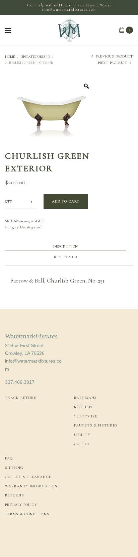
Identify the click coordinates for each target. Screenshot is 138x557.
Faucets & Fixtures (96, 425)
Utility (82, 435)
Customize (85, 416)
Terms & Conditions (27, 514)
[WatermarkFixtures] (69, 30)
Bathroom (85, 398)
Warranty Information (31, 486)
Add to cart (65, 201)
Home (10, 56)
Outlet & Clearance (28, 477)
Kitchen (83, 407)
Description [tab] (65, 247)
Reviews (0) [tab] (65, 257)
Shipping (14, 468)
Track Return (21, 398)
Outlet (82, 444)
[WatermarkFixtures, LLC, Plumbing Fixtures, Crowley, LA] (30, 537)
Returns (14, 495)
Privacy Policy (21, 505)
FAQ (9, 458)
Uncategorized (35, 56)
